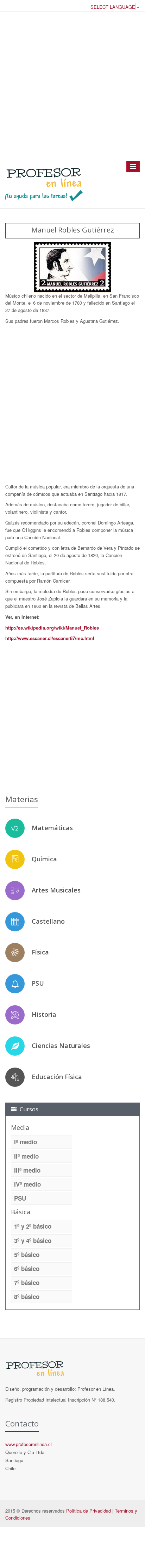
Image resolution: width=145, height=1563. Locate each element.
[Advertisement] (72, 86)
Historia (44, 1014)
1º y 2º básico (32, 1226)
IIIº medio (27, 1170)
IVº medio (27, 1184)
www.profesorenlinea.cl (28, 1444)
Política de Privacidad (88, 1510)
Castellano (48, 921)
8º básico (26, 1296)
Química (44, 859)
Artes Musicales (56, 890)
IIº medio (26, 1156)
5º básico (26, 1254)
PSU (38, 983)
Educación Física (57, 1076)
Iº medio (25, 1142)
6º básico (26, 1268)
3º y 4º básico (32, 1240)
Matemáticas (52, 828)
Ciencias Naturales (61, 1045)
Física (40, 952)
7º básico (26, 1282)
